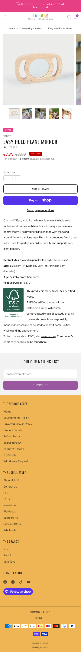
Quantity (9, 172)
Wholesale (9, 530)
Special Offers (12, 523)
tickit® (7, 135)
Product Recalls (12, 430)
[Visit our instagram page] (13, 582)
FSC (5, 492)
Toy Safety (9, 455)
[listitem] (41, 6)
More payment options (40, 210)
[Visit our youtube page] (29, 582)
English (38, 618)
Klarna (7, 411)
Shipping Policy (12, 442)
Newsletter (10, 505)
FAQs (6, 499)
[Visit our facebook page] (5, 582)
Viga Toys (9, 561)
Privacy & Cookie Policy (17, 423)
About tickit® (11, 480)
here (44, 341)
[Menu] (5, 17)
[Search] (69, 17)
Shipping (24, 158)
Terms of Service (13, 448)
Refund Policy (11, 436)
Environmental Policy (16, 417)
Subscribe (40, 385)
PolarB (7, 555)
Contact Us (10, 486)
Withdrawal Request (15, 461)
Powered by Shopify (40, 643)
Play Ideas (9, 511)
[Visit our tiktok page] (21, 582)
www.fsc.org (48, 336)
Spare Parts (10, 517)
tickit (6, 549)
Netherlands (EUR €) (38, 612)
